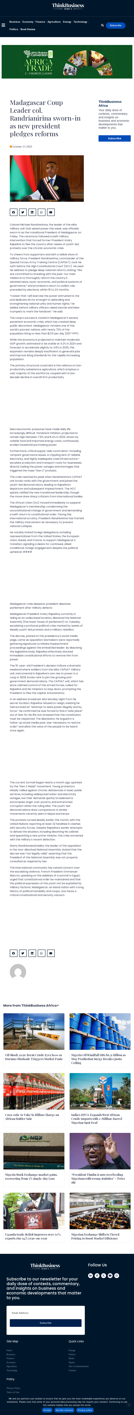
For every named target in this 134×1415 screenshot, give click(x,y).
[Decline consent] (129, 1404)
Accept (47, 1410)
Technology (80, 21)
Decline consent (64, 1410)
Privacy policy (85, 1410)
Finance (40, 21)
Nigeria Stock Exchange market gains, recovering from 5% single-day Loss (31, 1176)
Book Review (28, 29)
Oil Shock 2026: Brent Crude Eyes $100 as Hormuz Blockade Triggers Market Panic (34, 1057)
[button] (13, 212)
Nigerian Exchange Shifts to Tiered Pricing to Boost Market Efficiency (95, 1236)
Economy (28, 21)
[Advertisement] (47, 404)
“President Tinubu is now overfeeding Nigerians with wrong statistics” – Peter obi (98, 1178)
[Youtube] (110, 1275)
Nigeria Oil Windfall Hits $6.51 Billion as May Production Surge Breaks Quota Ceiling (98, 1059)
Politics (13, 29)
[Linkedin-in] (90, 1275)
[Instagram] (116, 1275)
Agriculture (54, 21)
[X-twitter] (103, 1275)
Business (14, 21)
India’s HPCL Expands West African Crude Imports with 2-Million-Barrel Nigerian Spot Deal (96, 1119)
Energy (67, 21)
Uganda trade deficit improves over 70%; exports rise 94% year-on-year (33, 1236)
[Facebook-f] (97, 1275)
